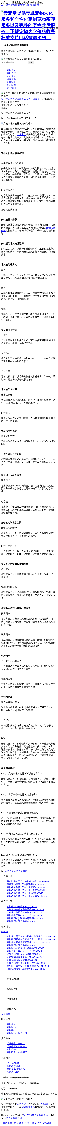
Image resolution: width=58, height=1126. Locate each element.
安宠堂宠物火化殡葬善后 (35, 1115)
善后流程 (11, 73)
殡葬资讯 (11, 79)
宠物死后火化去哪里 (17, 1052)
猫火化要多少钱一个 (17, 1046)
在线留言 (5, 5)
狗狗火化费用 (13, 1071)
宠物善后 (11, 1030)
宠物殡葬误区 (13, 1066)
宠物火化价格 (28, 1107)
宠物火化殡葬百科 (13, 1118)
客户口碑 (11, 85)
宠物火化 (11, 70)
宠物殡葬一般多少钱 (17, 1033)
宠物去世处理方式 (16, 1068)
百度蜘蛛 (24, 5)
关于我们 (11, 88)
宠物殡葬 (34, 5)
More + (4, 931)
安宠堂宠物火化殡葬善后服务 (15, 99)
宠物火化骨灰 (20, 871)
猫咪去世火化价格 (16, 1043)
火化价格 (11, 76)
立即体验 (5, 1014)
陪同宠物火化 (13, 1063)
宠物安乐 (11, 1049)
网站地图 (15, 5)
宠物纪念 (11, 82)
